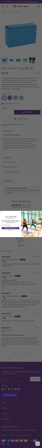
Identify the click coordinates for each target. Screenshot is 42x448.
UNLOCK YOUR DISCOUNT (10, 228)
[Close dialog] (1, 212)
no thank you (10, 230)
